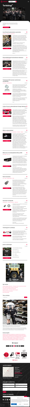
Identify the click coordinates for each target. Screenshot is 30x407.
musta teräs (4, 154)
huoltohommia (13, 334)
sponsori (14, 337)
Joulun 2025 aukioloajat (6, 292)
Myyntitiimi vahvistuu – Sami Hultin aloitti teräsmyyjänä (10, 289)
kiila (3, 178)
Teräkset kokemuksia (16, 338)
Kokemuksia (23, 334)
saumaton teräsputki (11, 202)
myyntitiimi (8, 336)
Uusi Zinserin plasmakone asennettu (12, 32)
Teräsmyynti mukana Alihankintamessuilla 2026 (9, 288)
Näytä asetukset (26, 404)
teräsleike (23, 338)
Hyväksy (14, 404)
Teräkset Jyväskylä (10, 338)
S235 (7, 154)
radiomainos (24, 336)
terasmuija (22, 337)
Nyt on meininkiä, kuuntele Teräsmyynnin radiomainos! (10, 287)
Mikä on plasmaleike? (8, 130)
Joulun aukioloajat (7, 244)
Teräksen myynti (5, 338)
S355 (9, 154)
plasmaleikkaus (12, 33)
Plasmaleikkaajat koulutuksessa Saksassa (13, 57)
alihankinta (4, 33)
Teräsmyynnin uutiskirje (9, 227)
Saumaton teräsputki (8, 200)
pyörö (13, 178)
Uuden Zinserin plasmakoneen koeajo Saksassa (14, 106)
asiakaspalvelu (8, 334)
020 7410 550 (18, 373)
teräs (20, 338)
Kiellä (20, 404)
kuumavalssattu (5, 202)
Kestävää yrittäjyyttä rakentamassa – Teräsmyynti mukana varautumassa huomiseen (14, 286)
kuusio (5, 178)
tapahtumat (18, 337)
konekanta (8, 33)
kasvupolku (17, 334)
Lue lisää (7, 48)
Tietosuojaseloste (18, 405)
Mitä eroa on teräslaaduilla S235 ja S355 (12, 152)
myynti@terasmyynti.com (19, 375)
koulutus (4, 59)
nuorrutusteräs (9, 178)
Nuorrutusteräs (6, 176)
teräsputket (16, 202)
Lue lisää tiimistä (6, 27)
